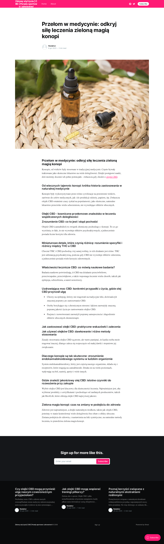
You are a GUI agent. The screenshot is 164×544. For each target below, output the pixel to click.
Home (44, 4)
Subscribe (143, 4)
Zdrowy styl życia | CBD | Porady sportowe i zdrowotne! (33, 524)
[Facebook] (130, 4)
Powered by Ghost (142, 524)
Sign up (97, 525)
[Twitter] (134, 4)
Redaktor (52, 46)
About (53, 4)
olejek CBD (111, 176)
